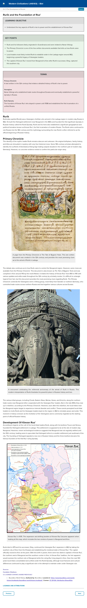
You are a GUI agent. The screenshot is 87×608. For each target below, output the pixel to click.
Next (79, 593)
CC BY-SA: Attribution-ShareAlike (61, 580)
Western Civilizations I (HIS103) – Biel (26, 3)
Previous (8, 593)
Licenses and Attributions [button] (14, 586)
